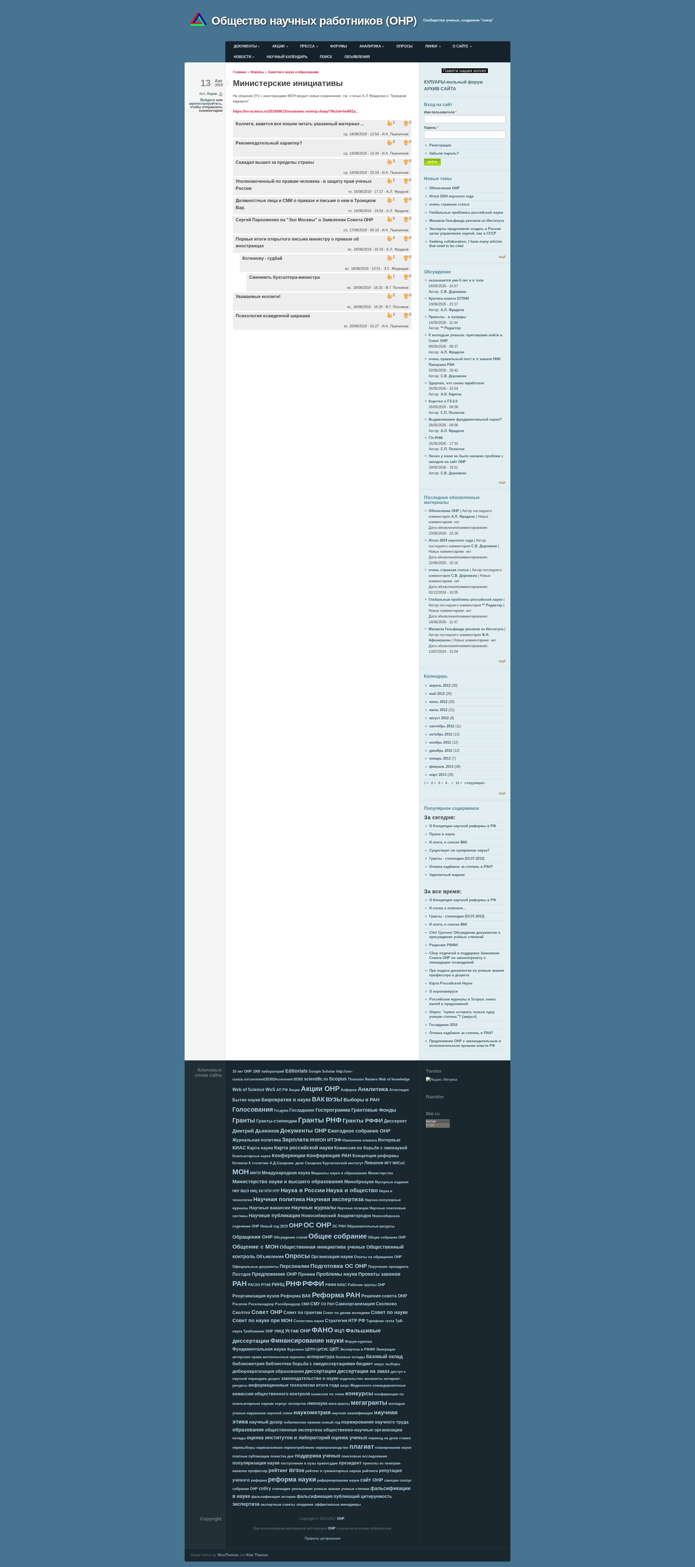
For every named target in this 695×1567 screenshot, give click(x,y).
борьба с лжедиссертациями (323, 1363)
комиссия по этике (327, 1394)
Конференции (288, 1155)
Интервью (389, 1140)
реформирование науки (338, 1480)
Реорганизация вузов (255, 1296)
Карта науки (260, 1148)
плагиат (361, 1446)
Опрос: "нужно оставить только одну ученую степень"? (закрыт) (462, 1014)
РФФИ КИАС (336, 1285)
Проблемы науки (336, 1274)
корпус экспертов (290, 1404)
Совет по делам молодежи (346, 1313)
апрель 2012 (439, 685)
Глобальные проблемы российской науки (466, 212)
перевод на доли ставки (389, 1438)
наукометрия (312, 1412)
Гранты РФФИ (363, 1120)
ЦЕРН (310, 1349)
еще (502, 482)
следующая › (475, 783)
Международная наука (286, 1173)
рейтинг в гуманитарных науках (333, 1471)
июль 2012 (438, 710)
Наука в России (303, 1190)
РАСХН (254, 1285)
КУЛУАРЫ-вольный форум (453, 82)
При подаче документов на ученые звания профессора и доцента (466, 972)
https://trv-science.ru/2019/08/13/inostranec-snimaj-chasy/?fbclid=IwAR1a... (296, 111)
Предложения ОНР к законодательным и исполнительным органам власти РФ (465, 1043)
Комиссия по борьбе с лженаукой (370, 1148)
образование (248, 1429)
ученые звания (327, 1489)
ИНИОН (318, 1140)
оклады (239, 1438)
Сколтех (241, 1312)
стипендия (281, 1489)
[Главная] (200, 20)
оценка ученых (349, 1437)
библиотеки (278, 1363)
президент (350, 1463)
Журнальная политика (256, 1140)
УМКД (279, 1331)
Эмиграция (385, 1349)
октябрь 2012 (440, 734)
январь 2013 (440, 758)
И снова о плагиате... (447, 908)
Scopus (338, 1079)
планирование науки (393, 1448)
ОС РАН (339, 1226)
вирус (379, 1364)
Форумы (338, 46)
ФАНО (322, 1330)
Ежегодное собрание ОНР (359, 1131)
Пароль (431, 127)
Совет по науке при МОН (262, 1320)
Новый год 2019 (274, 1226)
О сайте (460, 46)
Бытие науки (246, 1100)
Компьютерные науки (251, 1156)
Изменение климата (359, 1140)
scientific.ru (316, 1079)
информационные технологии (281, 1385)
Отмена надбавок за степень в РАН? (461, 867)
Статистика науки (308, 1321)
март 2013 (437, 775)
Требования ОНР (258, 1331)
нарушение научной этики (269, 1413)
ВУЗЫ (334, 1099)
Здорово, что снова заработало (456, 383)
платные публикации (250, 1456)
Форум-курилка (358, 1341)
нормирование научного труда (375, 1422)
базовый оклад (384, 1356)
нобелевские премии (302, 1422)
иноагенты (373, 1379)
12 (457, 783)
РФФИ (313, 1284)
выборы (393, 1364)
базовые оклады (350, 1357)
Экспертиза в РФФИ (357, 1349)
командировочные (389, 1385)
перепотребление (299, 1448)
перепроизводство (331, 1448)
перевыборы (243, 1448)
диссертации (320, 1371)
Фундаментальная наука (259, 1349)
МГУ (387, 1163)
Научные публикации (274, 1215)
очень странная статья (449, 204)
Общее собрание (337, 1236)
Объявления (357, 57)
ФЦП (339, 1331)
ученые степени (355, 1489)
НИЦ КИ (256, 1191)
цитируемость (376, 1496)
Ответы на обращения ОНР (378, 1257)
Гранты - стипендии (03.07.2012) (456, 858)
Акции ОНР (320, 1089)
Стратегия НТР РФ (345, 1320)
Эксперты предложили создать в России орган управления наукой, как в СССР (465, 231)
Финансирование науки (307, 1340)
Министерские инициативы (288, 83)
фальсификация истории (273, 1497)
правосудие (327, 1463)
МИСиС (399, 1163)
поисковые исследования (364, 1456)
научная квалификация (352, 1413)
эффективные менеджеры (338, 1504)
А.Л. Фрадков (452, 310)
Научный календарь (287, 57)
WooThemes (227, 1555)
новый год (331, 1422)
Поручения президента (388, 1267)
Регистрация (440, 145)
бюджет (364, 1363)
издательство (351, 1379)
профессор (257, 1471)
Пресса (307, 46)
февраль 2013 (441, 767)
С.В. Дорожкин (453, 292)
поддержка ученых (317, 1456)
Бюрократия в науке (286, 1099)
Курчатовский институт (343, 1163)
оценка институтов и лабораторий (288, 1437)
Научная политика (279, 1199)
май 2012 (437, 694)
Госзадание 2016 (443, 1025)
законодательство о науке (310, 1378)
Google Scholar (322, 1071)
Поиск (326, 57)
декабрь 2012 (440, 751)
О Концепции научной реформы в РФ (462, 826)
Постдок (241, 1274)
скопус (406, 1480)
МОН (240, 1172)
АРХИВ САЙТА (440, 89)
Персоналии (294, 1266)
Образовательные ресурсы (370, 1226)
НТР (276, 1191)
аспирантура (320, 1356)
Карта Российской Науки (450, 983)
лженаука (317, 1403)
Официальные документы (255, 1267)
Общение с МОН (255, 1246)
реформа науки (292, 1479)
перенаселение (269, 1448)
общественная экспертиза (293, 1430)
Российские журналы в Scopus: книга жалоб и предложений (462, 1001)
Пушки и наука (442, 834)
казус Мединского (355, 1385)
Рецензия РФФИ (443, 945)
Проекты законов (379, 1274)
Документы (245, 46)
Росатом (239, 1304)
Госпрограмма (332, 1110)
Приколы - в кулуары (447, 317)
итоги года (327, 1385)
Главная (239, 72)
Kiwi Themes (257, 1555)
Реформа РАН (336, 1295)
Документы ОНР (303, 1130)
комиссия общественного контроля (271, 1394)
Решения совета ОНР (384, 1296)
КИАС (239, 1147)
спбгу (265, 1488)
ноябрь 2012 (440, 742)
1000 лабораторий (268, 1071)
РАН (239, 1284)
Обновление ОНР (444, 188)
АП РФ (282, 1090)
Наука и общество (352, 1190)
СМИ (305, 1304)
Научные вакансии (269, 1207)
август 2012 (439, 718)
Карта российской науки (303, 1147)
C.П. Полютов (453, 413)
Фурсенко (295, 1349)
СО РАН (327, 1304)
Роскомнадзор (261, 1304)
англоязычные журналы (284, 1357)
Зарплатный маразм (447, 875)
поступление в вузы (298, 1463)
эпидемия (305, 1504)
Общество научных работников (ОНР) (314, 20)
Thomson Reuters (363, 1079)
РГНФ (266, 1285)
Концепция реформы (375, 1155)
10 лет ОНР (242, 1071)
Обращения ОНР (252, 1237)
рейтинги (370, 1471)
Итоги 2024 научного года (451, 196)
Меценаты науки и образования (339, 1173)
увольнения (302, 1489)
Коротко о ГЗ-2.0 (443, 401)
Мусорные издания (392, 1182)
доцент (274, 1379)
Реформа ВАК (295, 1296)
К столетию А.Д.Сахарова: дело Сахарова (285, 1163)
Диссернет (395, 1121)
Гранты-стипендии (276, 1121)
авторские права (247, 1357)
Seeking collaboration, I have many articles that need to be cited (465, 243)
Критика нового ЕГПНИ (449, 298)
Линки (431, 46)
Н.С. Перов (208, 93)
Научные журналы (313, 1207)
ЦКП (334, 1349)
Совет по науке (389, 1312)
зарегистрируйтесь (205, 103)
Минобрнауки (359, 1181)
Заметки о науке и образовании (293, 72)
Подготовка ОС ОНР (338, 1266)
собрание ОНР (245, 1489)
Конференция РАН (329, 1155)
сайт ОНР (371, 1480)
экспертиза (246, 1504)
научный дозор (266, 1422)
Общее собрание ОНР (387, 1237)
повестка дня (282, 1456)
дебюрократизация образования (268, 1371)
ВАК (318, 1099)
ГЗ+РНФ (436, 438)
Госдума (281, 1110)
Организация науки (332, 1256)
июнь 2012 (438, 702)
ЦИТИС (322, 1349)
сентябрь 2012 (441, 726)
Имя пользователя (440, 112)
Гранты (243, 1120)
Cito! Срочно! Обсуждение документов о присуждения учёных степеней (464, 934)
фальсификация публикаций (328, 1496)
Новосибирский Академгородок (336, 1215)
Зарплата (295, 1139)
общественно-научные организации (362, 1430)
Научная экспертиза (335, 1199)
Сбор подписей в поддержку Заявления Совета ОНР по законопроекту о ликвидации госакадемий (464, 957)
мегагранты (369, 1402)
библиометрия (248, 1363)
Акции (278, 46)
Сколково (386, 1303)
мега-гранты (339, 1404)
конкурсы (359, 1393)
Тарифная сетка (380, 1321)
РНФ (293, 1284)
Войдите (207, 100)
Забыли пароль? (444, 153)
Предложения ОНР (274, 1274)
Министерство (380, 1173)
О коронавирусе (443, 991)
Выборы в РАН (361, 1099)
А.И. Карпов (451, 394)
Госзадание (301, 1110)
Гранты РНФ (320, 1120)
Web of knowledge (394, 1079)
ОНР (295, 1225)
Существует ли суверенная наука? (459, 850)
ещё (502, 257)
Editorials (296, 1071)
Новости (242, 57)
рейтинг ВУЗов (286, 1470)
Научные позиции (352, 1208)
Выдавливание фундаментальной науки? (465, 419)
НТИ (267, 1191)
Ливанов (373, 1162)
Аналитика (370, 46)
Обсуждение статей (290, 1237)
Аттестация (399, 1090)
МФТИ (255, 1173)
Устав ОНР (298, 1330)
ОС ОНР (317, 1225)
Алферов (349, 1090)
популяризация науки (256, 1463)
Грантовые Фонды (373, 1110)
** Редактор (451, 328)
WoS (270, 1089)
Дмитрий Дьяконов (255, 1131)
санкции (391, 1480)
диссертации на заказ (363, 1371)
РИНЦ (278, 1284)
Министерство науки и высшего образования (287, 1181)
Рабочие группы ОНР (366, 1285)
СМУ (315, 1303)
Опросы (404, 46)
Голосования (252, 1109)
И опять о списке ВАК (448, 842)
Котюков (240, 1163)
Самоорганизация (355, 1303)
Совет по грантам (302, 1312)
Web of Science (248, 1089)
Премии (306, 1274)
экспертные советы (278, 1504)
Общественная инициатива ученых (322, 1247)
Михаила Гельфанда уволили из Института (466, 221)
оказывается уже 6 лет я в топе (456, 280)
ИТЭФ (334, 1140)
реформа (259, 1480)
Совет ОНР (266, 1312)
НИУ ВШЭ (240, 1191)
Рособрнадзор (287, 1304)
